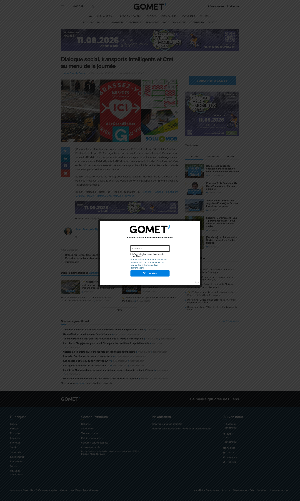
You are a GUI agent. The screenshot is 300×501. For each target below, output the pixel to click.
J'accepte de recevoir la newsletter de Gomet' (149, 255)
